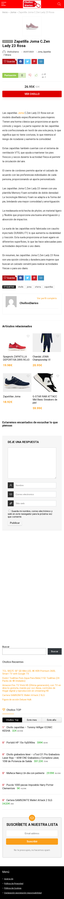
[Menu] (3, 4)
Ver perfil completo (47, 298)
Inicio (5, 12)
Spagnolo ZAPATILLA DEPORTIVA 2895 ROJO (16, 358)
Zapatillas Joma (11, 396)
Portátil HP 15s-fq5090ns (20, 742)
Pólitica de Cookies (12, 888)
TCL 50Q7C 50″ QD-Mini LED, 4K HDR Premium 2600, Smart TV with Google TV (28, 672)
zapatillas (48, 287)
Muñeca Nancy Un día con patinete (25, 773)
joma (29, 287)
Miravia (8, 55)
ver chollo (32, 93)
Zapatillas (47, 52)
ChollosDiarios (13, 52)
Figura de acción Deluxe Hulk (16, 699)
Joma (13, 12)
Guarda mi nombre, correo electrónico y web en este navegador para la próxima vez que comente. (30, 514)
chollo (20, 287)
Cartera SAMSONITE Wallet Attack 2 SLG (23, 695)
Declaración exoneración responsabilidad (23, 893)
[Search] (59, 4)
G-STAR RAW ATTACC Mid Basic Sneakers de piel (45, 399)
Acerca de (8, 879)
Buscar (5, 646)
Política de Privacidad (13, 883)
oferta (38, 287)
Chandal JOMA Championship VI (41, 358)
